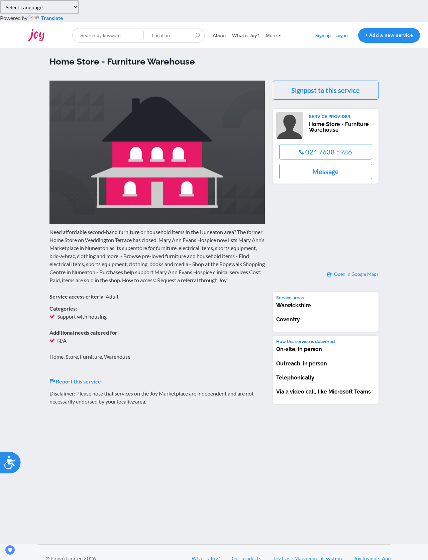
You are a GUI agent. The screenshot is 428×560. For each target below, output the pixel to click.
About (219, 35)
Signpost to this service (325, 90)
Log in (341, 35)
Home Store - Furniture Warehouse (339, 127)
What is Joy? (245, 35)
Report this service (78, 381)
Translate (52, 18)
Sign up (323, 35)
